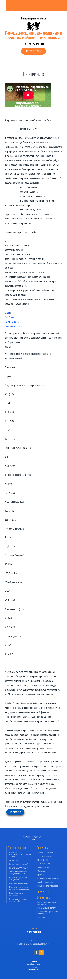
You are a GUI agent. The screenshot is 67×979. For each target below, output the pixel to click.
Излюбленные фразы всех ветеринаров (47, 912)
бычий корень (42, 859)
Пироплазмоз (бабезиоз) (18, 883)
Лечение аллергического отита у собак (18, 878)
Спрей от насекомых (45, 882)
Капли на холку (12, 321)
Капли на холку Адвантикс (47, 885)
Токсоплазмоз (14, 860)
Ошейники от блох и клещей (48, 878)
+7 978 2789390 (33, 44)
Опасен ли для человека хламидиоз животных (18, 872)
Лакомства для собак (45, 852)
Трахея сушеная (43, 863)
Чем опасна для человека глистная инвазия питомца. (19, 888)
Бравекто (40, 874)
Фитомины (41, 870)
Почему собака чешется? (18, 864)
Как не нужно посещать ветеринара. (46, 903)
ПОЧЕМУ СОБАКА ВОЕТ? (18, 867)
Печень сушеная (46, 856)
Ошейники (9, 317)
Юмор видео (42, 917)
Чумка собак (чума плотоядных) (16, 894)
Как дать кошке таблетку (46, 907)
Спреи (7, 312)
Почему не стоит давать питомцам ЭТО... (18, 899)
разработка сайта (33, 964)
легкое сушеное (43, 867)
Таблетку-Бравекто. (14, 326)
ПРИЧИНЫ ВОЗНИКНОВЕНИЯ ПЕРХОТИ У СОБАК (20, 854)
